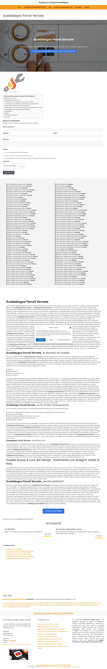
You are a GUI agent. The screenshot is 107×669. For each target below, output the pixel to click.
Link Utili (7, 117)
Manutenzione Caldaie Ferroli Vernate (86, 603)
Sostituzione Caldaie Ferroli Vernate (18, 606)
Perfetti (7, 113)
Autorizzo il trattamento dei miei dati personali (16, 152)
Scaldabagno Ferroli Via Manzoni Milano (18, 558)
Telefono (6, 133)
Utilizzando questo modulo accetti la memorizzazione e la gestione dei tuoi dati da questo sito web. (30, 158)
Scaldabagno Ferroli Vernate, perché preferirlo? (17, 109)
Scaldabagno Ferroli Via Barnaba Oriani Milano (20, 551)
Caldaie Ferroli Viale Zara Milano (47, 634)
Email (56, 133)
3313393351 (12, 640)
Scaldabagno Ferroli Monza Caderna (48, 641)
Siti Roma (76, 666)
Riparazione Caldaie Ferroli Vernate (33, 605)
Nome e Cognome (9, 127)
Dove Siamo (78, 7)
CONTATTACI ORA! (53, 511)
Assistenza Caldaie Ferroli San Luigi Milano (50, 643)
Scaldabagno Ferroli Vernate (12, 100)
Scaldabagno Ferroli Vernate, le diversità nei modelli (19, 102)
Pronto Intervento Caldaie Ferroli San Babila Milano (52, 631)
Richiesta (6, 139)
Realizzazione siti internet (48, 666)
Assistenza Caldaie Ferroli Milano (53, 2)
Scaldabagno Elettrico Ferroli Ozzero (48, 626)
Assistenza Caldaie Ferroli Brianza (48, 636)
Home (19, 7)
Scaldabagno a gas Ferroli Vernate (54, 605)
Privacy (6, 149)
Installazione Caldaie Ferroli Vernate (64, 603)
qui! (32, 155)
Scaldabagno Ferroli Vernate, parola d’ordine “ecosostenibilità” (21, 103)
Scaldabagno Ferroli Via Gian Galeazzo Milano (20, 556)
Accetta (41, 339)
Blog (50, 7)
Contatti (87, 7)
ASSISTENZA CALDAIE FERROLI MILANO (35, 7)
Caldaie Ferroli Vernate (46, 603)
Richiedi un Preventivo (11, 98)
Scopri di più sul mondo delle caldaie (14, 599)
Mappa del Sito (67, 665)
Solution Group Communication (65, 666)
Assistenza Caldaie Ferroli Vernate (29, 603)
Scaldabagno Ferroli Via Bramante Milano (19, 553)
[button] (70, 327)
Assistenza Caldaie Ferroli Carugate (48, 624)
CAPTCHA (6, 161)
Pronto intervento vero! (11, 115)
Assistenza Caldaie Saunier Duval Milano (53, 613)
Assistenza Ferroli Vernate (10, 603)
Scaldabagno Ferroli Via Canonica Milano (19, 554)
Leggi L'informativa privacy (44, 665)
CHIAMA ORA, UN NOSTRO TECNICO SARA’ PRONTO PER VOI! (53, 51)
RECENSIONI (8, 111)
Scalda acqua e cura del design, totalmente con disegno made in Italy (23, 107)
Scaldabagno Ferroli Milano (14, 549)
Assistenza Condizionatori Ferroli (63, 7)
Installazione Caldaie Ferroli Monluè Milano (50, 639)
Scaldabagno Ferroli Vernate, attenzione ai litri (17, 105)
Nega (51, 339)
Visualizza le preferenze (64, 339)
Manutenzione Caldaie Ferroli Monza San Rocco (52, 629)
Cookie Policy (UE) (57, 665)
